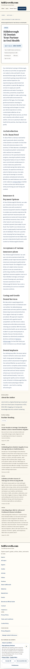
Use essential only (22, 661)
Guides (3, 569)
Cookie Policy (5, 623)
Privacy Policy (4, 615)
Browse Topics (13, 8)
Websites (3, 589)
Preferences (15, 665)
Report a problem (7, 643)
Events (3, 597)
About (3, 8)
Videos (3, 577)
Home (3, 15)
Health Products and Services (11, 19)
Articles (9, 15)
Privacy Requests (5, 631)
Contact (3, 606)
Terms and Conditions (7, 619)
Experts (3, 565)
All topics (3, 560)
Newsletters (4, 593)
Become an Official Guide (8, 602)
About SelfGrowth (6, 585)
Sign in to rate (7, 58)
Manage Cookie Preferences (9, 635)
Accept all (8, 661)
